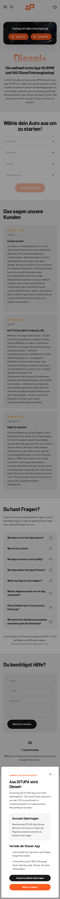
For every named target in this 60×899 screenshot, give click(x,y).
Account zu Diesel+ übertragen (30, 878)
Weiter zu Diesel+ (30, 887)
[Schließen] (50, 774)
